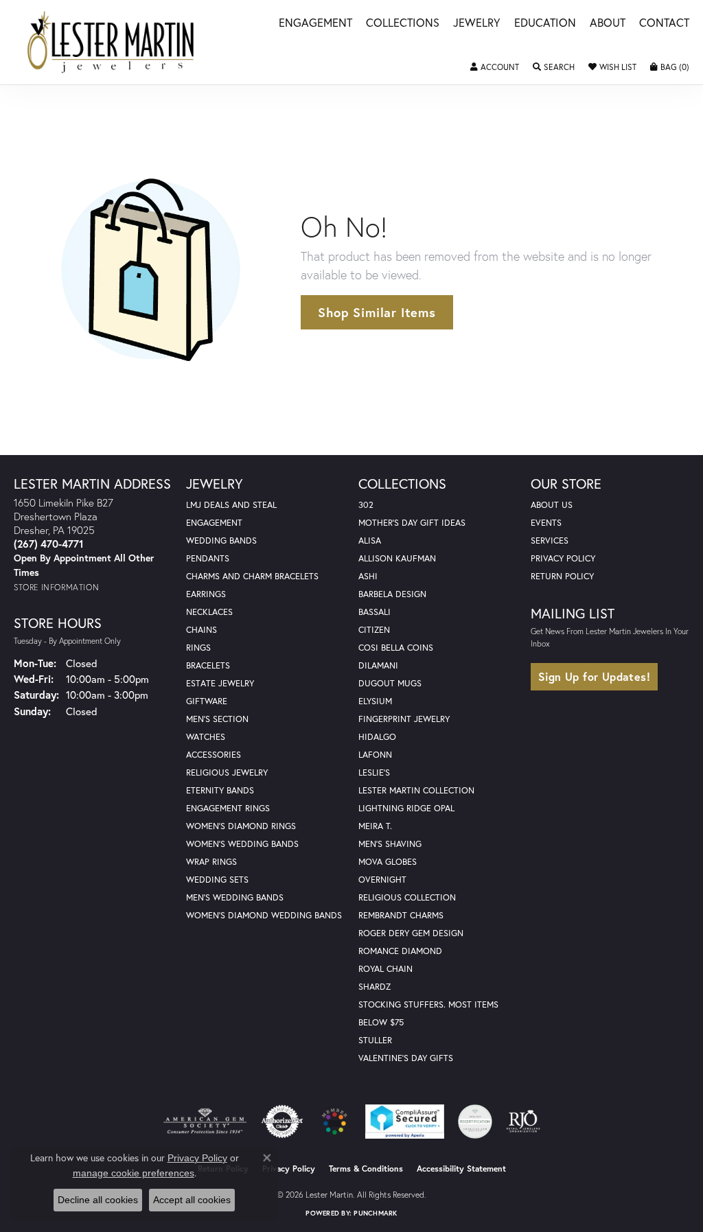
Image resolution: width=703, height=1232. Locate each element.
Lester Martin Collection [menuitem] (416, 790)
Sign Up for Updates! (594, 676)
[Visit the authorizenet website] (282, 1121)
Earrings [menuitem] (206, 594)
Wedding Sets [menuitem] (217, 879)
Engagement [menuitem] (214, 522)
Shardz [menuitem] (374, 986)
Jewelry (476, 23)
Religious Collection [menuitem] (407, 897)
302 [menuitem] (365, 505)
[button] (494, 67)
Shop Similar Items (376, 312)
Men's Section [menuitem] (217, 719)
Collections (402, 23)
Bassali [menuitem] (374, 612)
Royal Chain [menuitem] (385, 969)
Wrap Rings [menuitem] (211, 862)
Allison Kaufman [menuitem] (397, 558)
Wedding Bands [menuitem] (221, 540)
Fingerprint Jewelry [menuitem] (404, 719)
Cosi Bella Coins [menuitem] (395, 647)
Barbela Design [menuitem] (392, 594)
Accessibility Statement (461, 1168)
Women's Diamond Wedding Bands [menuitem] (264, 915)
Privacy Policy (563, 558)
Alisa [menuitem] (369, 540)
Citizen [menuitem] (374, 630)
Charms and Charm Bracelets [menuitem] (252, 576)
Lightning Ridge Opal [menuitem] (406, 808)
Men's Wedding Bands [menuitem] (235, 897)
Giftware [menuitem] (206, 701)
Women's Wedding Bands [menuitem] (242, 844)
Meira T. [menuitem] (375, 826)
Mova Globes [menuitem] (387, 862)
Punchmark (375, 1213)
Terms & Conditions (366, 1168)
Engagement (315, 23)
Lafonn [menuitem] (375, 754)
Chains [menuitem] (201, 630)
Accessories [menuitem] (213, 754)
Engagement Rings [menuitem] (228, 808)
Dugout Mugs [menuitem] (390, 683)
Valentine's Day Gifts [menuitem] (405, 1058)
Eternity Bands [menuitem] (220, 790)
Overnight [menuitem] (382, 879)
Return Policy (562, 576)
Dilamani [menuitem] (378, 665)
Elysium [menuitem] (375, 701)
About (607, 23)
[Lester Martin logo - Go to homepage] (111, 42)
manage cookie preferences (133, 1172)
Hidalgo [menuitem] (377, 737)
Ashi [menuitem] (368, 576)
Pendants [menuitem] (207, 558)
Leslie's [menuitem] (374, 772)
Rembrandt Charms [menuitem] (400, 915)
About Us (552, 505)
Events (546, 522)
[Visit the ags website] (205, 1121)
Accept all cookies (192, 1199)
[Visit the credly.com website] (475, 1121)
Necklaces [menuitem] (209, 612)
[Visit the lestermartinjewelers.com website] (334, 1121)
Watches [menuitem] (205, 737)
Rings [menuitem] (198, 647)
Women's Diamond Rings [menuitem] (241, 826)
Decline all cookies (98, 1199)
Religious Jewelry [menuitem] (227, 772)
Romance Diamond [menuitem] (400, 951)
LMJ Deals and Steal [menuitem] (231, 505)
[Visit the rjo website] (523, 1121)
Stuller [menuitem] (375, 1040)
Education (545, 23)
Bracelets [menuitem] (208, 665)
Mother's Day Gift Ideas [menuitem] (411, 522)
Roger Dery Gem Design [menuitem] (410, 933)
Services (549, 540)
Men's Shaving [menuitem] (390, 844)
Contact (664, 23)
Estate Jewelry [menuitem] (220, 683)
